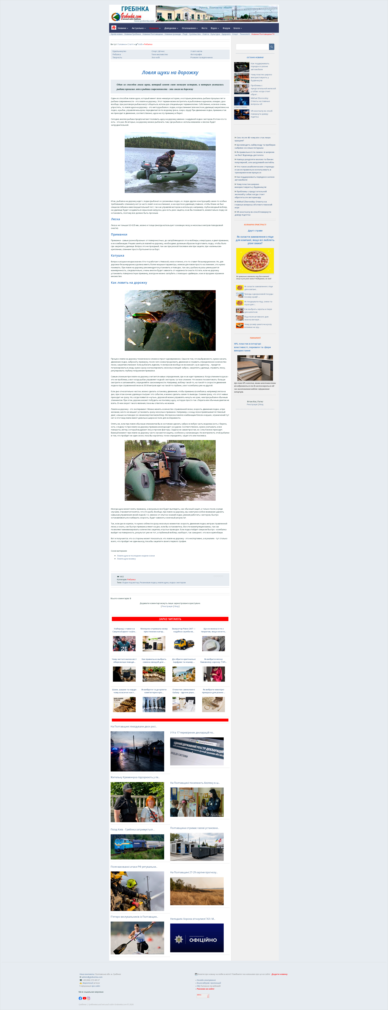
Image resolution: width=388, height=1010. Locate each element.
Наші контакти (87, 974)
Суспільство (195, 34)
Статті (130, 44)
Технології (245, 34)
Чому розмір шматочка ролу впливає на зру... (258, 326)
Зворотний (87, 983)
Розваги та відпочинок (202, 57)
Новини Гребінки (132, 34)
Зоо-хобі (156, 57)
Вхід (176, 606)
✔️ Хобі (138, 44)
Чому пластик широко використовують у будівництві (261, 77)
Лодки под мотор (130, 582)
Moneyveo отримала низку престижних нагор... (154, 630)
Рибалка (117, 54)
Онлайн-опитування (206, 980)
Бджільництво (119, 51)
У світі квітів (196, 51)
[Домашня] (112, 29)
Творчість (117, 57)
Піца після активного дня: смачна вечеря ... (256, 318)
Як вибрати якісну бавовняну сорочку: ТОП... (213, 660)
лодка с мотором (177, 582)
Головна (122, 44)
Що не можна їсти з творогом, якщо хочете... (213, 630)
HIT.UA (199, 995)
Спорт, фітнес (158, 51)
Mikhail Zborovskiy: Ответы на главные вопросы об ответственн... (252, 102)
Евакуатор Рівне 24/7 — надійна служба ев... (184, 630)
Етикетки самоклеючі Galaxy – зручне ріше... (183, 691)
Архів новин (117, 34)
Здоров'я (226, 34)
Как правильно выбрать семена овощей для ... (154, 660)
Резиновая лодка (148, 582)
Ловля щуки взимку (126, 558)
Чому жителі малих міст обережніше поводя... (124, 660)
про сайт (96, 986)
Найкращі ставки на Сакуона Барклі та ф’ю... (124, 630)
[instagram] (88, 999)
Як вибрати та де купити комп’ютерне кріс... (154, 691)
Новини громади (173, 34)
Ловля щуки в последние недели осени (136, 555)
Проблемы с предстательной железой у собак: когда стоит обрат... (263, 90)
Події (185, 34)
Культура (215, 34)
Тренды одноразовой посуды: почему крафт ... (258, 295)
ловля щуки (163, 582)
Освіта (205, 34)
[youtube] (85, 999)
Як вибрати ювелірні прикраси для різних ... (213, 691)
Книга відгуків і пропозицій (209, 983)
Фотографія (196, 54)
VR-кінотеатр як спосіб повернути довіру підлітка (262, 113)
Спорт (235, 34)
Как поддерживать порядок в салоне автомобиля (260, 66)
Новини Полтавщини (153, 34)
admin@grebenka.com (92, 977)
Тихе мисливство (160, 54)
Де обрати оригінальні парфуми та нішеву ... (184, 660)
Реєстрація (167, 606)
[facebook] (81, 999)
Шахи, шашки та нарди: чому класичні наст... (124, 691)
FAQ (198, 986)
